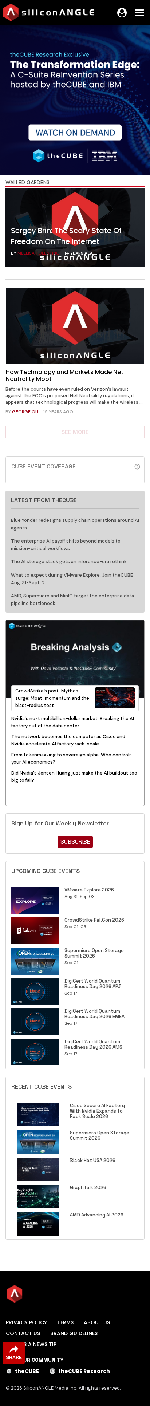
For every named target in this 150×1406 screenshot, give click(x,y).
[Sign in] (122, 12)
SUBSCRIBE (75, 841)
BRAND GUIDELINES (74, 1333)
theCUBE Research (84, 1371)
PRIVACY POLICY (26, 1322)
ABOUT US (97, 1322)
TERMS (65, 1322)
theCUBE (27, 1371)
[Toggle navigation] (139, 12)
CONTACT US (23, 1333)
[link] (75, 229)
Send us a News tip (31, 1344)
